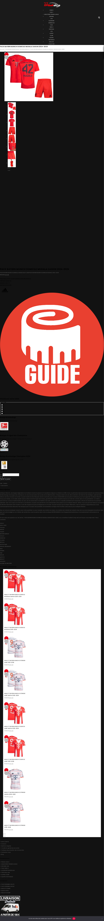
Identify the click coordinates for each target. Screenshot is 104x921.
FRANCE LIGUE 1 (5, 862)
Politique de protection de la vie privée (12, 850)
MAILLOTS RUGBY (5, 892)
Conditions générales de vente (10, 848)
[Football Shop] (52, 4)
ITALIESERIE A (51, 26)
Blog (2, 854)
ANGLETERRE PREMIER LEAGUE (51, 14)
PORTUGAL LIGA (5, 872)
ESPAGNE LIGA (5, 866)
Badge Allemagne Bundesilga (8, 421)
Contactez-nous (6, 852)
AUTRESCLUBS (51, 34)
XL (3, 411)
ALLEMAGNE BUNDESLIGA (12, 49)
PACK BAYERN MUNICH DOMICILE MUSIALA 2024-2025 (44, 272)
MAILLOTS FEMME (5, 888)
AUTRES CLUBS (5, 874)
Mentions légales (6, 846)
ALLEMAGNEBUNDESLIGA (52, 21)
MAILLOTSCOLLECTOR (51, 43)
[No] (102, 918)
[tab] (52, 486)
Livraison (3, 844)
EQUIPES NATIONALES (7, 876)
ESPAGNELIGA (51, 17)
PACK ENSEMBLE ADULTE (7, 884)
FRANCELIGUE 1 (51, 11)
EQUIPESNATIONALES (52, 38)
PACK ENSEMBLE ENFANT (8, 886)
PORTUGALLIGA (51, 30)
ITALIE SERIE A (5, 868)
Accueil (2, 49)
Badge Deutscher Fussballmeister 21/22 (11, 459)
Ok (74, 918)
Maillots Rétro (5, 890)
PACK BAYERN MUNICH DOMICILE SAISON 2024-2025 (14, 272)
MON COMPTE (5, 841)
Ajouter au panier (5, 479)
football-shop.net (76, 510)
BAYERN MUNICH (24, 49)
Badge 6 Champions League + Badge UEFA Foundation (16, 439)
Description (4, 485)
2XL (4, 413)
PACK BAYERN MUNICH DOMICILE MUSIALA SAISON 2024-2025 (41, 517)
